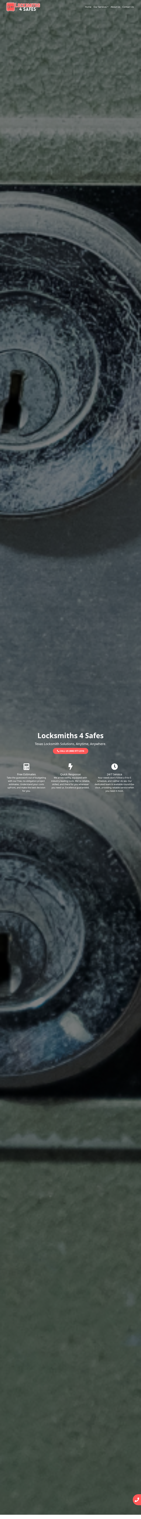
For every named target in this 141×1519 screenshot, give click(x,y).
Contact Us (128, 6)
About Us (115, 6)
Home (88, 6)
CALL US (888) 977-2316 (71, 750)
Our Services (100, 6)
